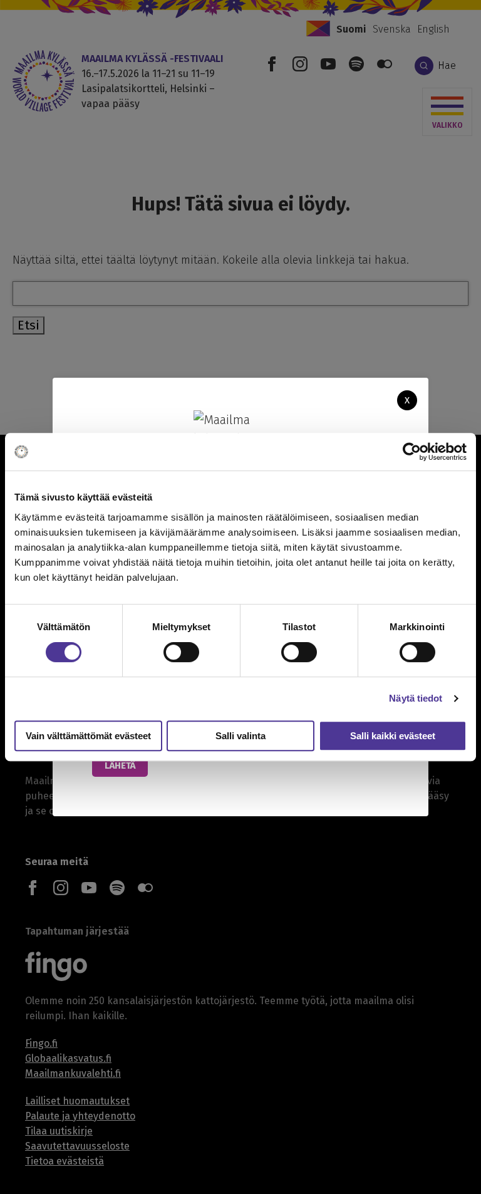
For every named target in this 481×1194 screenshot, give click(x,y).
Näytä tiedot (415, 698)
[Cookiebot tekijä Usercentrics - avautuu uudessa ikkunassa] (412, 451)
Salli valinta (240, 735)
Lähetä (120, 765)
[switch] (181, 652)
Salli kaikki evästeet (392, 735)
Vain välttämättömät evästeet (88, 735)
